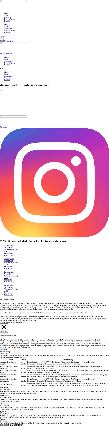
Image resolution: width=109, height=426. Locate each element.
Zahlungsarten (9, 245)
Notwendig (6, 352)
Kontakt (7, 21)
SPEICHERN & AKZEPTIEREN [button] (11, 425)
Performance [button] (4, 395)
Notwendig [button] (4, 349)
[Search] (2, 38)
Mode (6, 13)
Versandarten (8, 247)
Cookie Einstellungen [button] (8, 322)
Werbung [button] (3, 411)
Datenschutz (8, 255)
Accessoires (8, 17)
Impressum (8, 253)
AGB (6, 251)
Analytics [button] (3, 403)
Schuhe (6, 15)
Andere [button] (2, 419)
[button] (54, 69)
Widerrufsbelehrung (11, 249)
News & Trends (9, 19)
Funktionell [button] (4, 387)
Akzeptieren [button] (20, 322)
